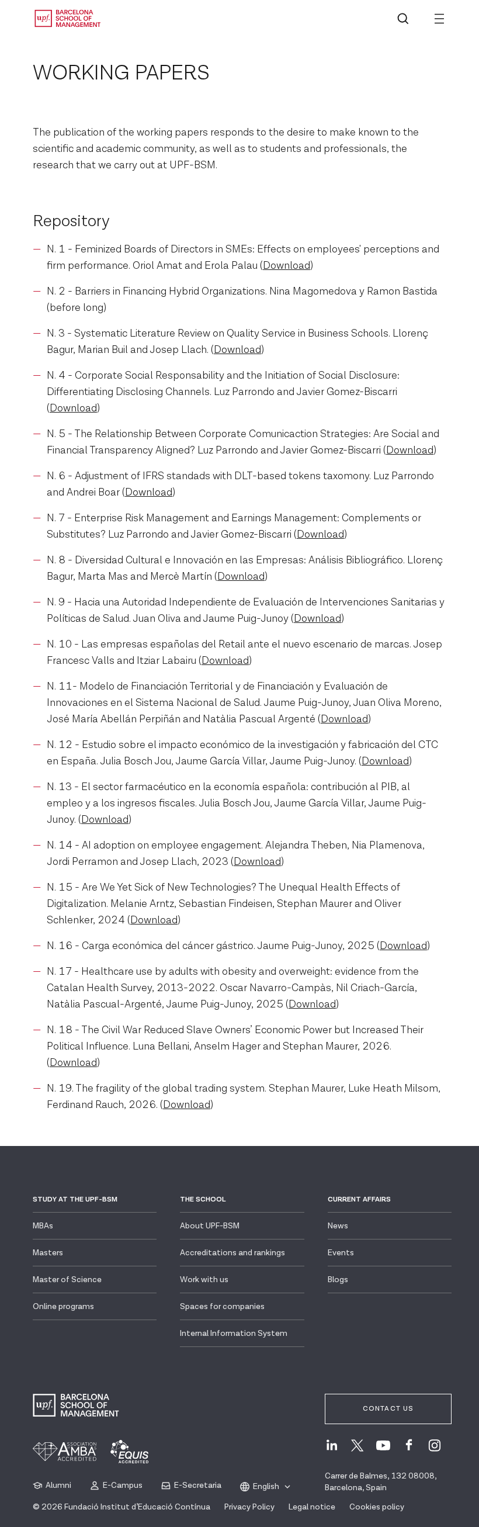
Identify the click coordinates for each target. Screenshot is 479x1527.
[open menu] (439, 19)
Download (286, 265)
